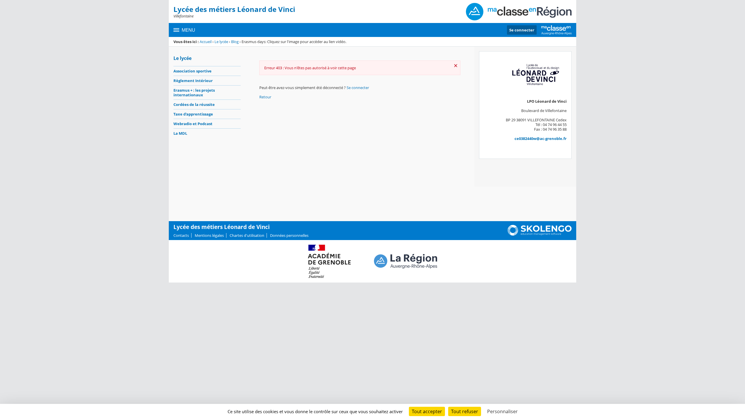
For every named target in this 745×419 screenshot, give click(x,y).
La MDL (180, 133)
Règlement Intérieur (193, 80)
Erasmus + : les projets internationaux (194, 92)
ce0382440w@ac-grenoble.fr (541, 138)
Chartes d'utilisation (247, 235)
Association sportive (192, 71)
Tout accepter (427, 411)
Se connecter (521, 30)
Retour (265, 97)
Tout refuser (464, 411)
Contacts (181, 235)
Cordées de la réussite (194, 104)
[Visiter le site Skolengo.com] (540, 234)
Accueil (206, 41)
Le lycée (221, 41)
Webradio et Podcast (192, 123)
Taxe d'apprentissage (193, 114)
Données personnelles (289, 235)
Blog (235, 41)
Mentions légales (209, 235)
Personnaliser (502, 411)
